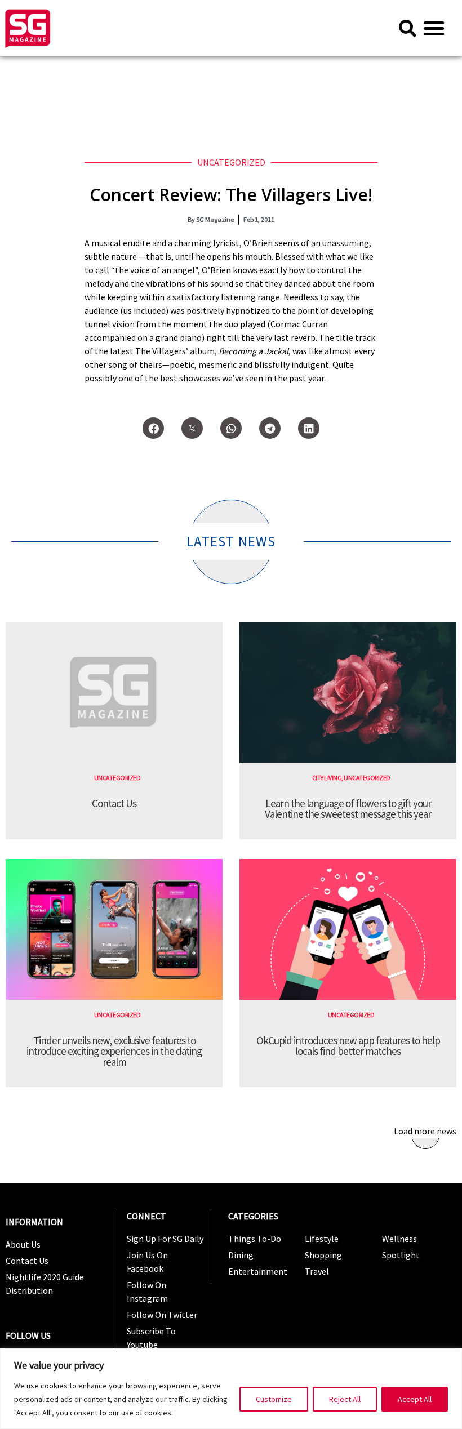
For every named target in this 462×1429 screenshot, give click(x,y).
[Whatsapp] (231, 428)
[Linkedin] (308, 428)
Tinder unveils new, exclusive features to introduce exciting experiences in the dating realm (114, 1051)
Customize (274, 1399)
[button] (434, 28)
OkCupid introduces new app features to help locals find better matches (348, 1046)
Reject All (345, 1399)
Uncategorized (231, 162)
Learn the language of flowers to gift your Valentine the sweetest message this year (348, 808)
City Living (327, 777)
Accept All (415, 1399)
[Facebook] (153, 428)
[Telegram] (270, 428)
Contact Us (114, 803)
